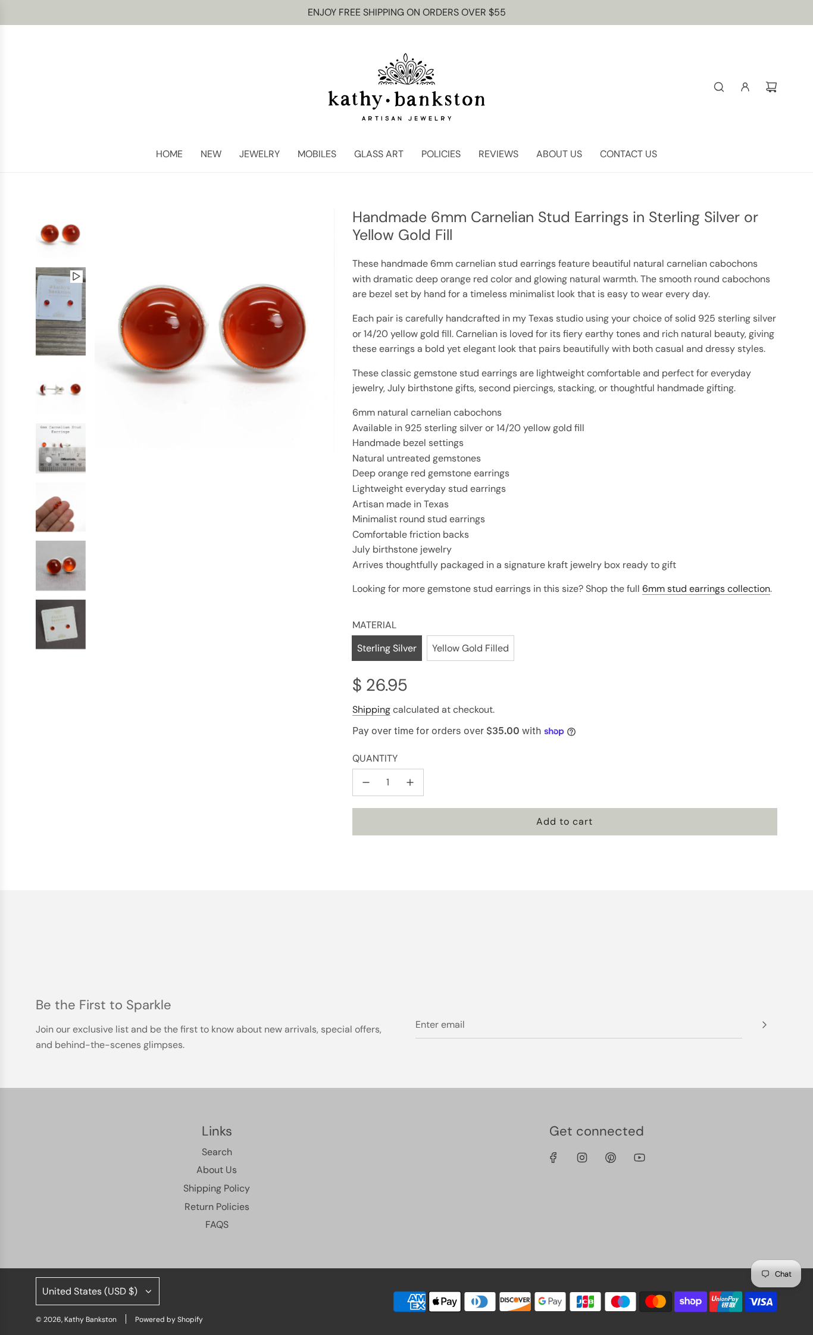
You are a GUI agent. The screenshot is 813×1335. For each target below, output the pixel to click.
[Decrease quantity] (366, 782)
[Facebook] (553, 1157)
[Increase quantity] (410, 782)
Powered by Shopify (169, 1319)
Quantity (375, 758)
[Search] (719, 87)
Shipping (371, 709)
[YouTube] (639, 1157)
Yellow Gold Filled (470, 648)
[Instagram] (582, 1157)
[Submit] (764, 1025)
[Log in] (745, 87)
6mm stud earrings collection (706, 588)
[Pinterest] (611, 1157)
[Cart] (771, 87)
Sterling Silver (387, 648)
